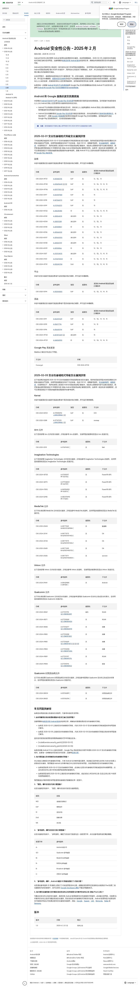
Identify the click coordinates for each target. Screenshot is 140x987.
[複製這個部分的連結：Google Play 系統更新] (57, 348)
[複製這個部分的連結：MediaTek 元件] (50, 506)
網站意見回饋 (69, 983)
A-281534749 (57, 243)
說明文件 (5, 8)
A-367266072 (57, 200)
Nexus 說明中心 (108, 961)
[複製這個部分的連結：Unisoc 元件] (47, 565)
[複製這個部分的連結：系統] (40, 299)
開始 (131, 24)
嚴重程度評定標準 (58, 79)
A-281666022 (57, 232)
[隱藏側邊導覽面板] (25, 983)
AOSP (36, 41)
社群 (42, 983)
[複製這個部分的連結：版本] (41, 912)
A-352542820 (57, 292)
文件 (19, 2)
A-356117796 (57, 324)
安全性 (26, 13)
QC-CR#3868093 (66, 629)
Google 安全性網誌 (73, 964)
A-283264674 (57, 216)
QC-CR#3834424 (66, 621)
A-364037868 (57, 195)
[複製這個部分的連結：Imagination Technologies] (61, 455)
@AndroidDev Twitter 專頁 (75, 958)
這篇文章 (75, 753)
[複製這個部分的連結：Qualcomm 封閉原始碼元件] (62, 673)
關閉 (121, 24)
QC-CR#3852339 (66, 614)
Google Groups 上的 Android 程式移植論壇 (80, 974)
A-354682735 (57, 179)
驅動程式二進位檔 (36, 971)
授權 (54, 983)
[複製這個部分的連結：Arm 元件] (45, 430)
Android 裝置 (60, 13)
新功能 (4, 13)
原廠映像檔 (33, 968)
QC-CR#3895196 (66, 658)
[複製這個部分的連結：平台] (40, 272)
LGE (92, 901)
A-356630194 (57, 330)
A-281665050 (57, 238)
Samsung (37, 903)
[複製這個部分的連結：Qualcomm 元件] (51, 592)
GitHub (32, 974)
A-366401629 (57, 319)
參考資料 (88, 13)
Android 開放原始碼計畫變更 (49, 31)
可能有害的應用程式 (105, 114)
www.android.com (109, 964)
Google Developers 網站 (70, 888)
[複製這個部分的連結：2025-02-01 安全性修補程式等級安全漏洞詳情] (87, 136)
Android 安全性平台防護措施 (58, 85)
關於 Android (34, 983)
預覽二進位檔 (34, 964)
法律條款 (48, 983)
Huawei (86, 901)
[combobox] (100, 2)
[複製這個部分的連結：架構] (40, 159)
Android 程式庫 (35, 954)
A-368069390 (57, 340)
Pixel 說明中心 (107, 958)
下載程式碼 (33, 961)
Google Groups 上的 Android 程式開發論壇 (80, 971)
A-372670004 (58, 259)
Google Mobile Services (111, 968)
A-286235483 (57, 211)
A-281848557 (57, 227)
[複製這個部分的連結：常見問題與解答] (53, 709)
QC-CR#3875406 (66, 651)
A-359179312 (57, 189)
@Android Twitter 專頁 (74, 954)
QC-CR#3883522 (66, 666)
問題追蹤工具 (107, 974)
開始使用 (15, 13)
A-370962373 (57, 205)
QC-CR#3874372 (66, 644)
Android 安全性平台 (48, 101)
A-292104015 (57, 254)
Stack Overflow (108, 971)
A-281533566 (57, 248)
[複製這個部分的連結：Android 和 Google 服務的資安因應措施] (81, 96)
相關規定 (33, 958)
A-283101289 (57, 221)
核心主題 (37, 13)
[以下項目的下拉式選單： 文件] (23, 2)
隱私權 (60, 983)
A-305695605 (57, 184)
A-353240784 (57, 264)
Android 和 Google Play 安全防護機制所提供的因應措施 (58, 88)
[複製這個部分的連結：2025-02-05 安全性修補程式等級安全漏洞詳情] (88, 375)
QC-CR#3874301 (66, 636)
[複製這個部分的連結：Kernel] (42, 396)
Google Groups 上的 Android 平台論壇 (79, 968)
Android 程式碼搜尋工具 (37, 2)
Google (79, 901)
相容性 (48, 13)
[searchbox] (13, 19)
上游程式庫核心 (58, 415)
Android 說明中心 (109, 954)
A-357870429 (57, 335)
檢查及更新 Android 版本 (71, 61)
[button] (12, 32)
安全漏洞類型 (104, 143)
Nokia (106, 901)
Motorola (99, 901)
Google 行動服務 (58, 116)
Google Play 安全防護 (65, 101)
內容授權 (55, 938)
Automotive (75, 13)
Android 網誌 (71, 961)
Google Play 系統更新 (44, 153)
